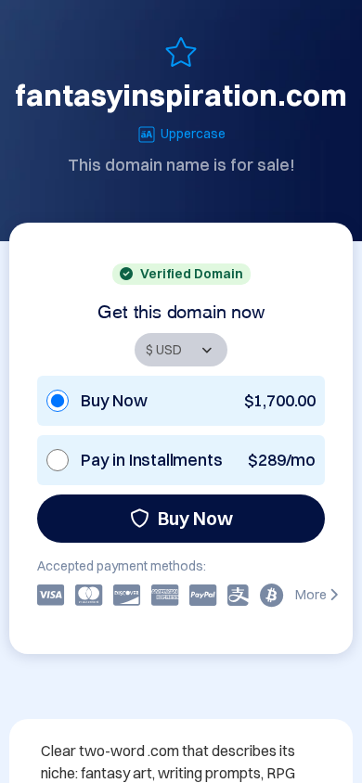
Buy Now (195, 518)
